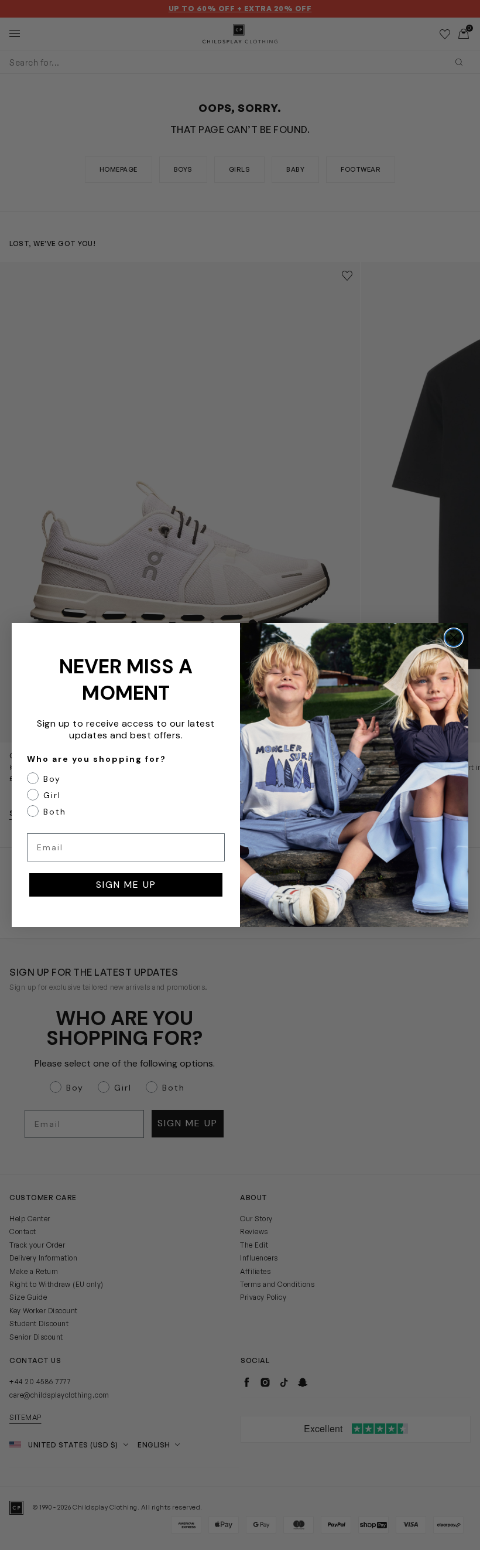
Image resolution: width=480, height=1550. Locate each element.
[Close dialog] (453, 637)
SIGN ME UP (126, 884)
